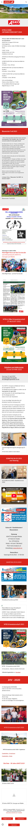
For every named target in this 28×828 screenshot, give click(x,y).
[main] (14, 31)
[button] (2, 2)
